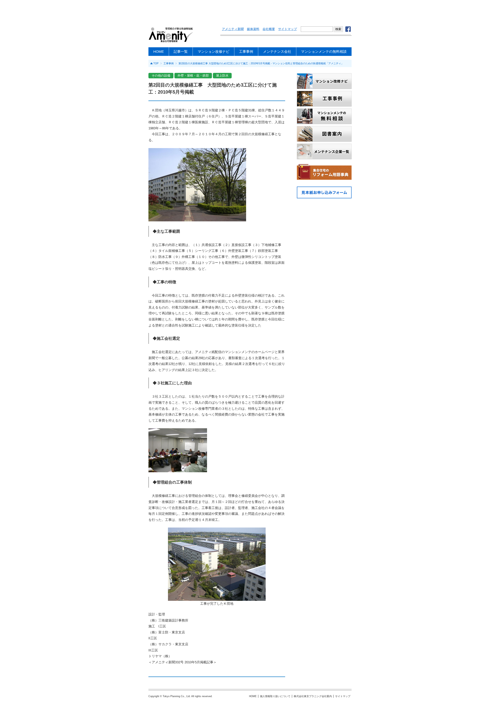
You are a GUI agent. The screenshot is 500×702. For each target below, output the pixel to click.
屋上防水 (222, 75)
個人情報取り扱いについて (275, 696)
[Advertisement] (250, 11)
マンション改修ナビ (213, 52)
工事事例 (246, 52)
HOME (158, 52)
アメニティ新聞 (233, 29)
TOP (156, 63)
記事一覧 (181, 52)
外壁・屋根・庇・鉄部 (193, 75)
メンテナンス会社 (277, 52)
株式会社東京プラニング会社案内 (313, 696)
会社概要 (268, 29)
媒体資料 (253, 29)
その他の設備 (161, 75)
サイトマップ (287, 29)
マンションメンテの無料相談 (324, 52)
